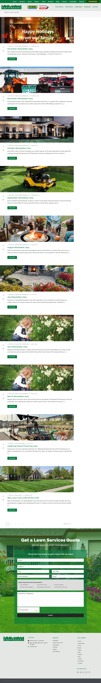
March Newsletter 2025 (18, 396)
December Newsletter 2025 (20, 49)
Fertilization (59, 6)
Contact (81, 1)
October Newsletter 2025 (19, 148)
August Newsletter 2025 (18, 247)
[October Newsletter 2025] (37, 129)
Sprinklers (87, 6)
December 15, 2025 (35, 46)
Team (43, 1)
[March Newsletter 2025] (37, 378)
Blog (57, 1)
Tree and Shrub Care (58, 642)
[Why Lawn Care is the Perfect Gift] (37, 479)
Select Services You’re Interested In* (30, 582)
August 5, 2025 (35, 244)
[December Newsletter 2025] (37, 30)
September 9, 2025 (35, 195)
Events (16, 443)
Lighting (95, 6)
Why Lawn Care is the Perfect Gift (23, 498)
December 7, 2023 (28, 495)
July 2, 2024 (30, 443)
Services (22, 1)
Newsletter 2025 (25, 46)
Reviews (50, 1)
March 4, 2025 (34, 393)
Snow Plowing (56, 651)
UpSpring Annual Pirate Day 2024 (22, 446)
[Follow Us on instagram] (81, 672)
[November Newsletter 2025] (37, 80)
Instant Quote (81, 643)
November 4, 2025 (35, 95)
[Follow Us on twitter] (84, 672)
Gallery (36, 1)
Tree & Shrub (69, 6)
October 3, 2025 (35, 145)
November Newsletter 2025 (20, 98)
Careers (64, 1)
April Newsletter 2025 (17, 347)
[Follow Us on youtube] (86, 672)
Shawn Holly (11, 46)
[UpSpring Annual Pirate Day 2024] (37, 427)
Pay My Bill (73, 1)
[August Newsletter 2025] (37, 229)
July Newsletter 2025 (17, 297)
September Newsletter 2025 (20, 198)
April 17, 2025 (34, 344)
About (29, 1)
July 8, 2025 (34, 294)
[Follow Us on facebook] (78, 672)
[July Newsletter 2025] (37, 278)
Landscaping (78, 6)
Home (15, 1)
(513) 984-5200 (93, 1)
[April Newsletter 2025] (37, 328)
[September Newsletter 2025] (37, 179)
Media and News (92, 15)
